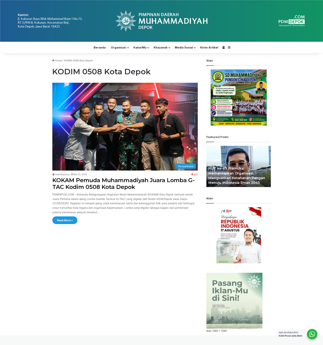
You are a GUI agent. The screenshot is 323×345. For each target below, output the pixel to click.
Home (58, 60)
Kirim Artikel (209, 47)
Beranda (100, 47)
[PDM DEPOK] (161, 21)
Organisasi (118, 47)
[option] (238, 166)
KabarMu (139, 47)
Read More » (65, 220)
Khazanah (160, 47)
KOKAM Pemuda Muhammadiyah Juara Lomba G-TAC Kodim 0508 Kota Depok (123, 183)
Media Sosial (184, 47)
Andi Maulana (62, 174)
